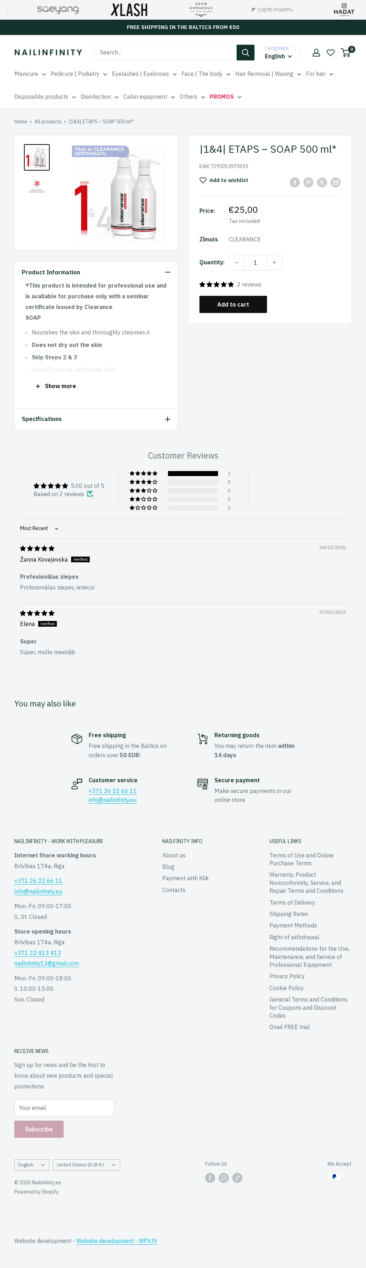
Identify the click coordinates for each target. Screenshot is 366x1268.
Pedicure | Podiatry (75, 73)
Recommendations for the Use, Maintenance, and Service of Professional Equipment (309, 956)
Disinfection (96, 96)
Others (188, 96)
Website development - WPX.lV (116, 1240)
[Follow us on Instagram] (224, 1177)
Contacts (174, 890)
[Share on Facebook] (295, 182)
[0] (345, 52)
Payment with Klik (185, 878)
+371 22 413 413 (37, 952)
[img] (37, 548)
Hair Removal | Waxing (264, 73)
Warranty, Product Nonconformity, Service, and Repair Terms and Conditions (306, 882)
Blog (168, 866)
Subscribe (39, 1129)
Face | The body (202, 73)
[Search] (245, 52)
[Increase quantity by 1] (274, 262)
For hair (316, 73)
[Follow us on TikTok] (237, 1177)
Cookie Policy (286, 988)
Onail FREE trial (289, 1026)
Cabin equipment (145, 96)
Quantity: (211, 262)
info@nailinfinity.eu (113, 799)
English (25, 1164)
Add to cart (233, 304)
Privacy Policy (287, 976)
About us (174, 855)
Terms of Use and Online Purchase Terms (301, 859)
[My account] (316, 53)
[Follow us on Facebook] (210, 1177)
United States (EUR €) (80, 1164)
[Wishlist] (330, 52)
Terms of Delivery (292, 902)
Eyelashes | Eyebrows (140, 73)
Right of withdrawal (294, 937)
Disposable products (41, 96)
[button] (217, 284)
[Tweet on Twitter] (322, 182)
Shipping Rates (288, 913)
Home (20, 121)
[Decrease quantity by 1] (236, 262)
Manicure (26, 73)
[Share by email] (336, 182)
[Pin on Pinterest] (308, 182)
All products (47, 121)
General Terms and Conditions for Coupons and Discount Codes (308, 1007)
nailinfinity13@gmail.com (46, 963)
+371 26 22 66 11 (113, 790)
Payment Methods (293, 925)
